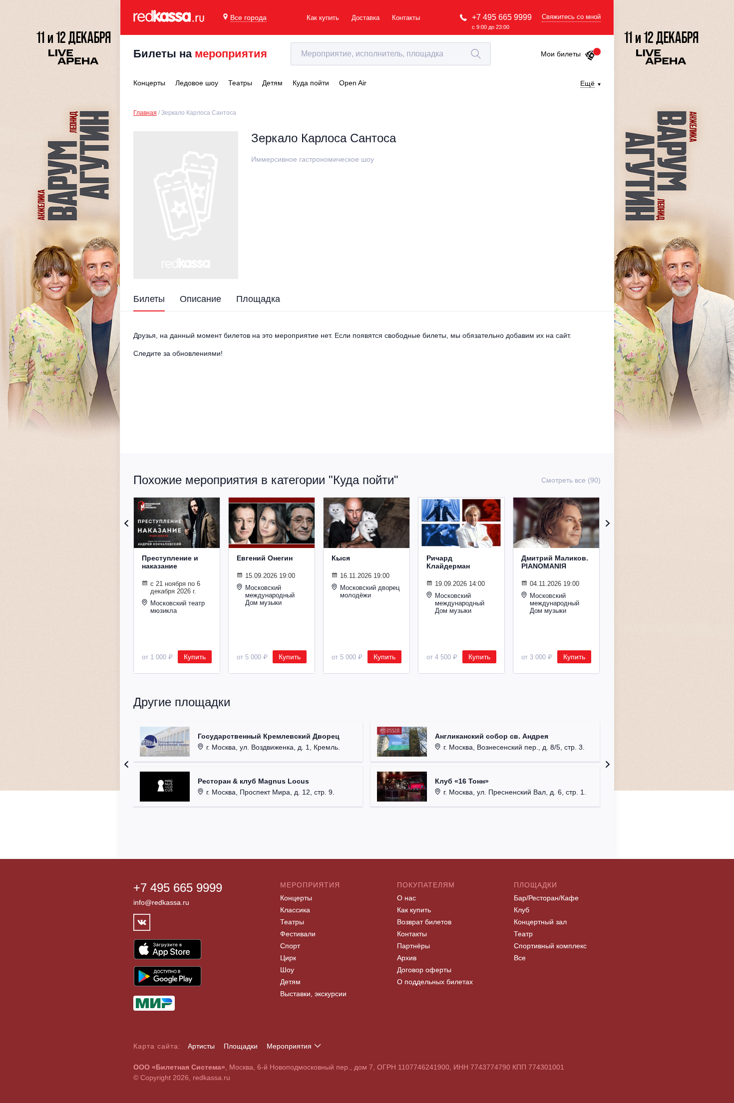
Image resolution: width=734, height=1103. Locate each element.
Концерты (296, 898)
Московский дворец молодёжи (369, 591)
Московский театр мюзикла (177, 606)
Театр (523, 934)
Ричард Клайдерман (448, 562)
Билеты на (200, 53)
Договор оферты (424, 970)
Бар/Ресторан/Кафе (546, 898)
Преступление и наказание (170, 562)
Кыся (341, 558)
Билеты (149, 299)
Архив (406, 958)
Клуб (521, 910)
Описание (200, 299)
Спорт (290, 946)
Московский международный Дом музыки (270, 595)
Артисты (201, 1046)
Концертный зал (540, 922)
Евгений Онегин (265, 558)
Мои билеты (561, 54)
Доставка (365, 17)
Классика (295, 910)
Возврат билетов (424, 922)
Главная (145, 112)
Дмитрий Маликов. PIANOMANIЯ (554, 562)
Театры (292, 922)
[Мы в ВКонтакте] (141, 922)
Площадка (258, 299)
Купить (195, 657)
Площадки (241, 1046)
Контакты (406, 17)
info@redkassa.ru (161, 902)
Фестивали (298, 934)
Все (520, 958)
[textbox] (391, 53)
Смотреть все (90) (571, 480)
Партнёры (413, 946)
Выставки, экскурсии (313, 994)
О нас (406, 898)
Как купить (323, 17)
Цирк (288, 958)
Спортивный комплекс (550, 946)
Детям (290, 982)
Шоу (287, 970)
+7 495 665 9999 (502, 17)
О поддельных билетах (435, 982)
